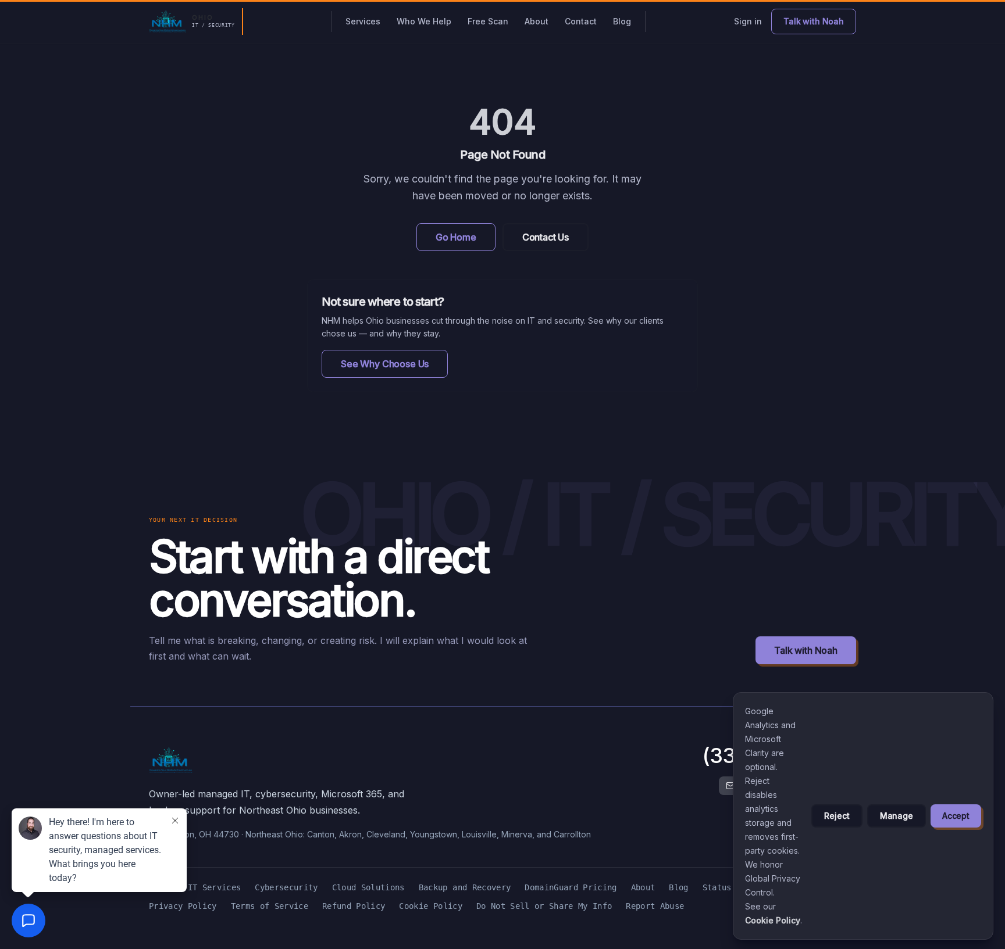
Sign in (748, 21)
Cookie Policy (430, 906)
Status (717, 887)
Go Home (456, 237)
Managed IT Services (195, 887)
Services (362, 21)
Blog (622, 21)
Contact (581, 21)
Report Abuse (655, 906)
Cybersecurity (286, 887)
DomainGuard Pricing (570, 887)
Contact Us (545, 237)
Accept (956, 816)
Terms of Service (269, 906)
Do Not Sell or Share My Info (544, 906)
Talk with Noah (806, 650)
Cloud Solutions (368, 887)
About (536, 21)
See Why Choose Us (385, 364)
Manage (896, 816)
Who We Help (424, 21)
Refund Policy (353, 906)
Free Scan (488, 21)
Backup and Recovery (465, 887)
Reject (836, 816)
